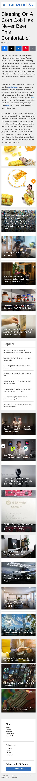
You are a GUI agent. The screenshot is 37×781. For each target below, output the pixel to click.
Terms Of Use (10, 736)
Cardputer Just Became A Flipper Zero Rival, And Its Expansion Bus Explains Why (18, 709)
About (8, 727)
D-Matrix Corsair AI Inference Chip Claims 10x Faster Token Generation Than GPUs (18, 526)
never (7, 105)
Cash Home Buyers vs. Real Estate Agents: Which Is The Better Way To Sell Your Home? (18, 332)
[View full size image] (18, 156)
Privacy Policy (10, 734)
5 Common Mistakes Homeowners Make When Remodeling (14, 603)
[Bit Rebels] (19, 6)
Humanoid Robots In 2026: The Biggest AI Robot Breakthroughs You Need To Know (17, 429)
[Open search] (34, 4)
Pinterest (8, 753)
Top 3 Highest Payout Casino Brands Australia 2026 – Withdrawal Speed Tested (18, 659)
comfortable (12, 87)
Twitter (8, 750)
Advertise (9, 731)
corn (32, 98)
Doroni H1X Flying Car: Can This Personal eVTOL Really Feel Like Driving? (17, 578)
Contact (8, 729)
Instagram (9, 755)
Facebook (9, 748)
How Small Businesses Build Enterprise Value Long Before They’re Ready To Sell (16, 279)
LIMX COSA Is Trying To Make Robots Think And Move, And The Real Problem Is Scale (17, 481)
